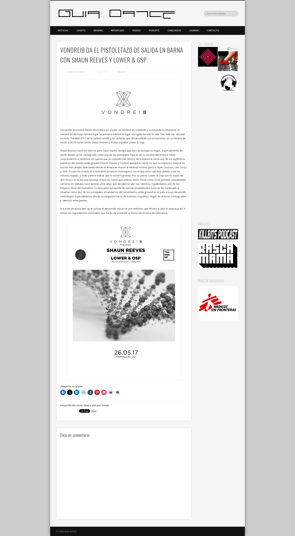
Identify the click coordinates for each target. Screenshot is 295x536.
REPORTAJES (117, 30)
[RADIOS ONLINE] (228, 83)
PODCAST (154, 30)
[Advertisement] (218, 152)
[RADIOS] (232, 49)
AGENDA (194, 30)
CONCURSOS (174, 30)
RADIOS (136, 30)
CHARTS (80, 30)
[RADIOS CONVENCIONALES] (228, 61)
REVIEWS (98, 30)
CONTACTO (213, 30)
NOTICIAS (63, 30)
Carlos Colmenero (75, 71)
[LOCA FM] (208, 57)
